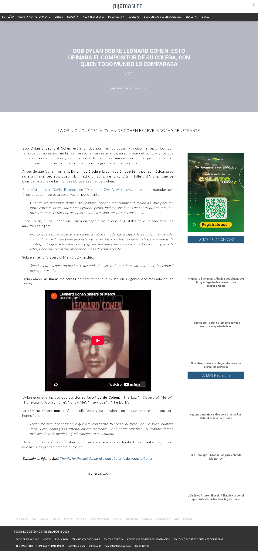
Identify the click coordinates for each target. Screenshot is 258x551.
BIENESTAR (192, 17)
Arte (129, 74)
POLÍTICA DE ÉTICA (114, 539)
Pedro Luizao (124, 88)
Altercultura (22, 518)
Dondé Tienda (141, 546)
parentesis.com (76, 546)
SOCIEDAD (134, 17)
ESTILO (205, 17)
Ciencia (44, 518)
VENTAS (47, 539)
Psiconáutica (131, 518)
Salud (176, 518)
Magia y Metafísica (99, 518)
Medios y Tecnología (75, 518)
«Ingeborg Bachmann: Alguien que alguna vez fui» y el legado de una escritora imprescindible (216, 282)
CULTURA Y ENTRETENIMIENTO (34, 17)
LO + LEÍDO (8, 17)
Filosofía (56, 518)
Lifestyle (187, 518)
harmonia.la (95, 546)
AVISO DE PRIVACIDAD (27, 539)
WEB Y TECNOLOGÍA (93, 17)
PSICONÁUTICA (116, 17)
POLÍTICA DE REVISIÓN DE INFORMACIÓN (148, 539)
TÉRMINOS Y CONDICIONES (86, 539)
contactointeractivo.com (118, 546)
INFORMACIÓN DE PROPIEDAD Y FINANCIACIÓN (40, 546)
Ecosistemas (163, 518)
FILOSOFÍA (72, 17)
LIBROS (59, 17)
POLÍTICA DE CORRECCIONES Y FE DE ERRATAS (198, 539)
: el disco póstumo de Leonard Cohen (106, 459)
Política (117, 518)
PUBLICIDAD (61, 539)
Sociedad (147, 518)
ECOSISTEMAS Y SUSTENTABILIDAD (162, 17)
